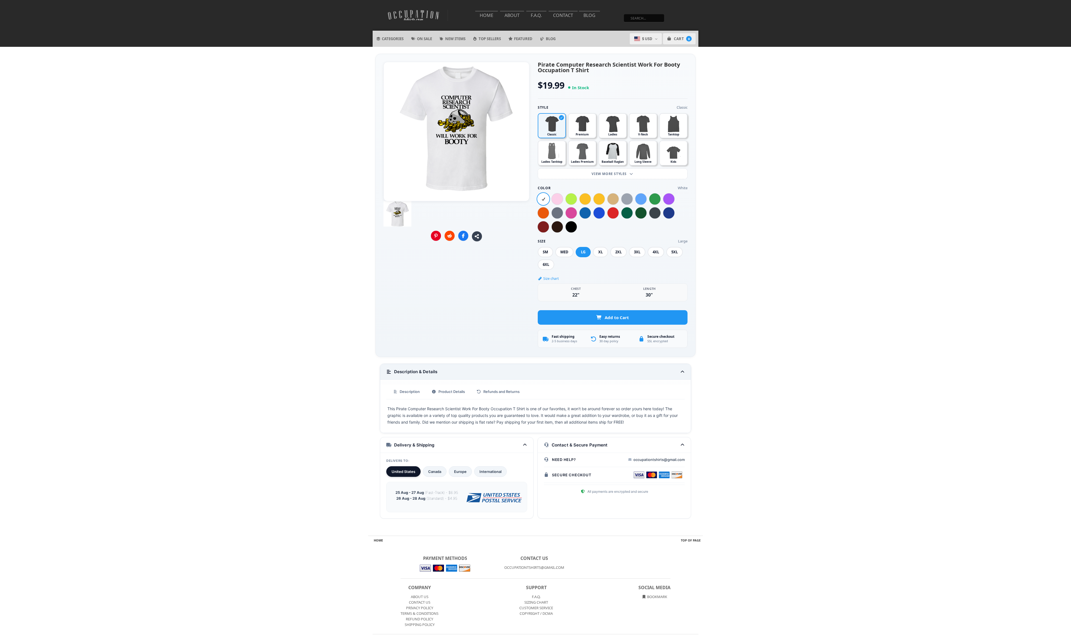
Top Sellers (490, 38)
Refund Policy (419, 618)
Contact (563, 15)
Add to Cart (617, 317)
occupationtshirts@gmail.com (659, 459)
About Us (419, 596)
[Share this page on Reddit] (450, 236)
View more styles (610, 173)
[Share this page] (477, 236)
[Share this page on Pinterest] (436, 236)
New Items (455, 38)
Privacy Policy (419, 607)
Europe (460, 471)
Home (486, 15)
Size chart (551, 278)
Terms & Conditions (419, 613)
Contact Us (419, 602)
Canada (434, 471)
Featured (523, 38)
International (490, 471)
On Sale (424, 38)
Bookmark (656, 596)
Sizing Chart (536, 602)
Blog (589, 15)
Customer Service (536, 607)
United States (403, 471)
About (512, 15)
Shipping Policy (420, 624)
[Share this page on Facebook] (463, 236)
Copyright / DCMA (536, 613)
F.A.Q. (536, 15)
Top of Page (691, 540)
